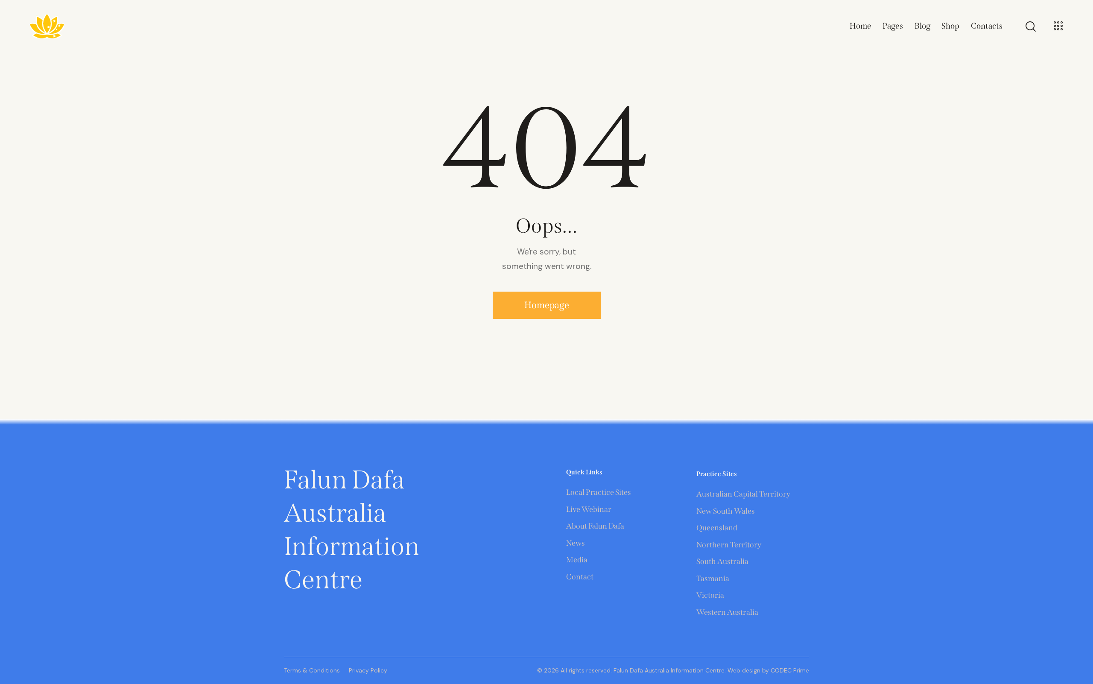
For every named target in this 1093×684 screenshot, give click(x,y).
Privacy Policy (368, 670)
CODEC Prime (789, 670)
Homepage (546, 305)
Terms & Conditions (312, 670)
